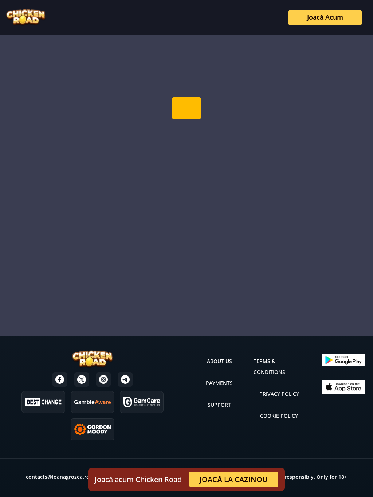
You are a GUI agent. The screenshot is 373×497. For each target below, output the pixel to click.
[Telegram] (125, 379)
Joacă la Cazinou (234, 479)
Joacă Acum (325, 17)
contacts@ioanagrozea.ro (58, 476)
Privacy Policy (279, 393)
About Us (219, 361)
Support (219, 404)
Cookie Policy (279, 415)
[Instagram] (103, 379)
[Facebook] (59, 379)
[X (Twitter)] (81, 379)
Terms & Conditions (269, 366)
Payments (219, 382)
